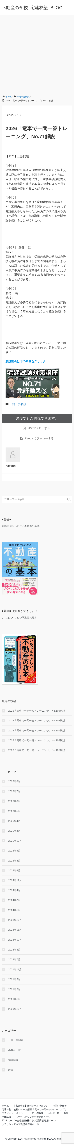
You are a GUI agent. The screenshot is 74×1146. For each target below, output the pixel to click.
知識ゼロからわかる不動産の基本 (21, 525)
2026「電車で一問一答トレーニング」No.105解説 (36, 750)
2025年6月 (14, 870)
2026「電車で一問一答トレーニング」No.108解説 (36, 720)
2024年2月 (14, 900)
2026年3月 (14, 830)
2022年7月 (14, 959)
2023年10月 (15, 939)
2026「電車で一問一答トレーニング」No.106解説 (36, 740)
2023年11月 (15, 929)
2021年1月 (14, 999)
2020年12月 (15, 1009)
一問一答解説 (17, 404)
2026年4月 (14, 821)
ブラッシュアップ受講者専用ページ (20, 1124)
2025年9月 (14, 850)
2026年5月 (14, 811)
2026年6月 (14, 801)
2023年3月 (14, 949)
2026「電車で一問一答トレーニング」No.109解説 (36, 710)
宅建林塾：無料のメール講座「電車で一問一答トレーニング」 (34, 1109)
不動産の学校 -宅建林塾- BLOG (32, 7)
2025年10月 (15, 840)
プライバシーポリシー (13, 1113)
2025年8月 (14, 860)
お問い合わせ (59, 1105)
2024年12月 (15, 880)
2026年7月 (14, 791)
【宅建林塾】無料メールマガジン (30, 1105)
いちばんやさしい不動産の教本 (19, 617)
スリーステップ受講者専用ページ (32, 1116)
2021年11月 (15, 969)
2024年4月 (14, 890)
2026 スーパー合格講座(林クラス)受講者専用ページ (29, 1120)
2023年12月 (15, 920)
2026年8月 (14, 781)
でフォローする (39, 428)
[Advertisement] (37, 53)
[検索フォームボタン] (69, 499)
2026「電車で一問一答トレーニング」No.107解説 (36, 730)
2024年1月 (14, 910)
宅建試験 (13, 1059)
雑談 (10, 1069)
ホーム (5, 1105)
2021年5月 (14, 979)
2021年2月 (14, 989)
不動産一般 (14, 1050)
